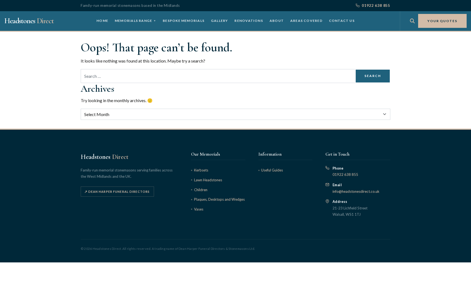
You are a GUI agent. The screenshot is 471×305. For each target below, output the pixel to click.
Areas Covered (306, 21)
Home (102, 21)
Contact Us (342, 21)
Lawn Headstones (208, 180)
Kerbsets (201, 170)
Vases (198, 209)
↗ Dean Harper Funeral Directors (117, 191)
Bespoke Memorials (183, 21)
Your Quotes (442, 21)
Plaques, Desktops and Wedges (219, 199)
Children (200, 190)
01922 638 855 (376, 5)
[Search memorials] (412, 21)
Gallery (219, 21)
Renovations (248, 21)
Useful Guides (272, 170)
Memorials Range (135, 21)
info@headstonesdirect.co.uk (356, 191)
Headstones (28, 20)
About (277, 21)
